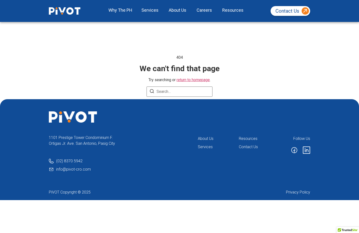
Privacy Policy (298, 192)
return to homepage (193, 80)
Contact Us (287, 11)
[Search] (152, 92)
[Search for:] (179, 92)
